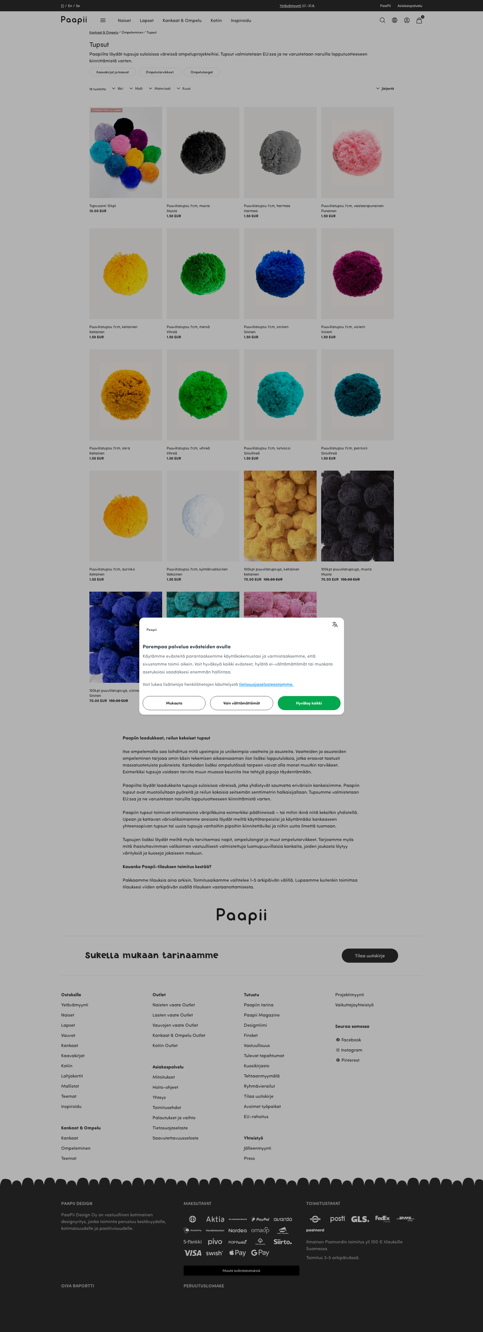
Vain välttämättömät (241, 703)
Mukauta (174, 703)
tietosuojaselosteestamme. (266, 684)
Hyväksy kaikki (309, 703)
